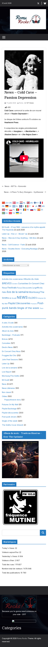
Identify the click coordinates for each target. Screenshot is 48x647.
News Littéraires (8, 388)
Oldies (4, 396)
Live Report (6, 372)
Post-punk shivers (9, 417)
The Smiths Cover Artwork (12, 425)
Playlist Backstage (9, 409)
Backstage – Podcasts (11, 335)
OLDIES (32, 297)
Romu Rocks (22, 638)
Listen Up (5, 364)
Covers (14, 284)
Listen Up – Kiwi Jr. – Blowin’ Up (14, 234)
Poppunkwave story (12, 400)
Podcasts (34, 304)
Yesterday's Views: (10, 556)
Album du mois (8, 331)
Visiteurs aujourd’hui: (10, 552)
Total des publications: (11, 573)
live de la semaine (18, 292)
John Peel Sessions (10, 359)
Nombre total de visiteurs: (12, 569)
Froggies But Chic (9, 355)
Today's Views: (8, 548)
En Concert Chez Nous (11, 351)
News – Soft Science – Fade (13, 245)
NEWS (22, 297)
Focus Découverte (24, 288)
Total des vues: (8, 564)
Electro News (7, 347)
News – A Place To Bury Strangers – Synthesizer (23, 192)
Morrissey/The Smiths (10, 376)
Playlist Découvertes (19, 303)
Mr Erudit (12, 298)
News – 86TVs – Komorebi (15, 186)
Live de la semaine (9, 368)
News (4, 384)
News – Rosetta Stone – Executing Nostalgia (20, 249)
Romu (21, 103)
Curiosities (23, 283)
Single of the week (28, 307)
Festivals (12, 287)
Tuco (41, 308)
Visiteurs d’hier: (8, 560)
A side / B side (8, 323)
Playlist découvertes (10, 413)
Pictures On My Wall (10, 404)
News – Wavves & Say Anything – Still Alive (19, 238)
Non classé (6, 392)
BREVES (7, 283)
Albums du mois (31, 279)
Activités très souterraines (12, 279)
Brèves (5, 339)
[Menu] (4, 37)
